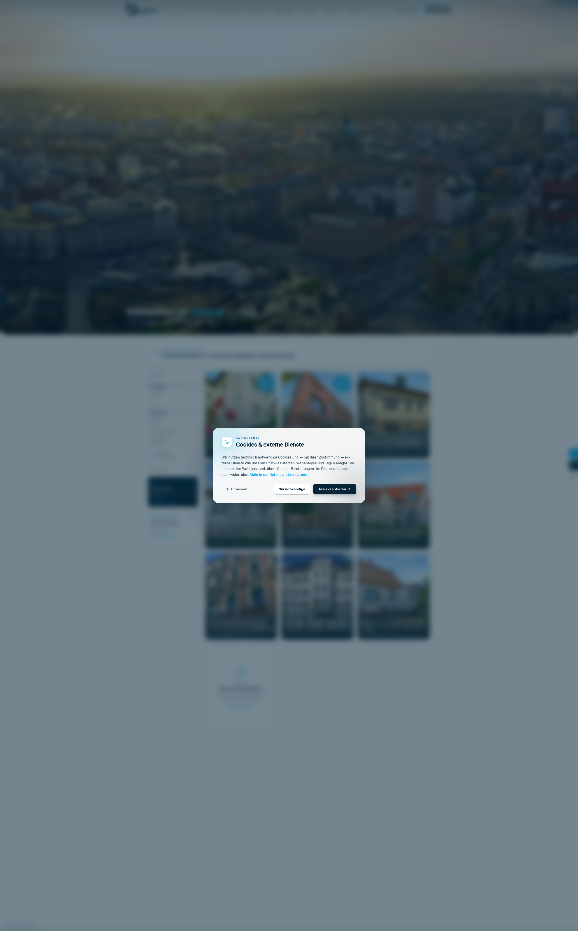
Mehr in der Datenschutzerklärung (278, 474)
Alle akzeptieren (332, 489)
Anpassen (238, 489)
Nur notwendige (292, 489)
